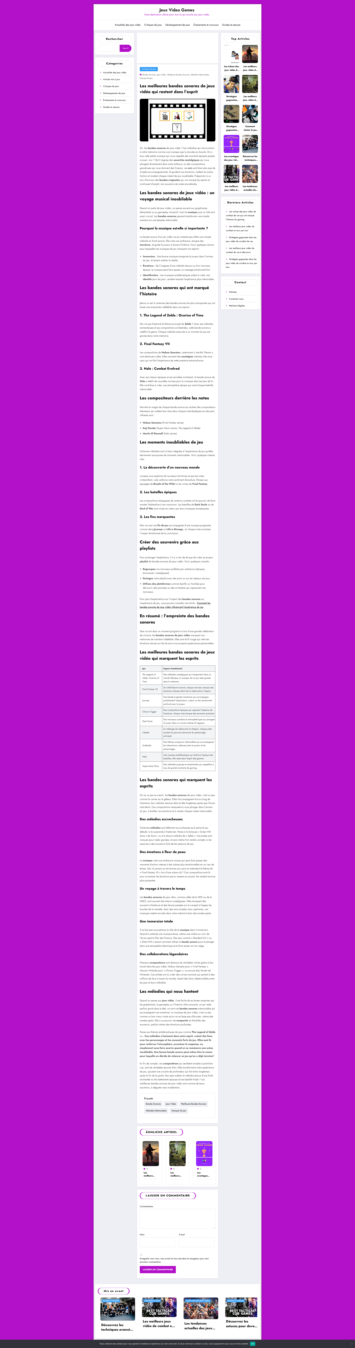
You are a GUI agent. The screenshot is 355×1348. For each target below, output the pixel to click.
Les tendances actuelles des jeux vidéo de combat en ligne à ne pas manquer (250, 188)
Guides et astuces (231, 25)
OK (252, 1344)
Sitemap (233, 291)
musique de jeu (146, 78)
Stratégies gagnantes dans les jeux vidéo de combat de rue (231, 98)
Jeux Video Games (176, 10)
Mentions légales (237, 305)
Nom (142, 1234)
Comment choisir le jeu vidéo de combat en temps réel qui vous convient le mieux (250, 128)
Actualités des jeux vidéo (128, 25)
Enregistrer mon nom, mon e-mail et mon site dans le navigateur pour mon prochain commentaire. (174, 1260)
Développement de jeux (177, 25)
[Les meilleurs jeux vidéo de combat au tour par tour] (151, 1153)
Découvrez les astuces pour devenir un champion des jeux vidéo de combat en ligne (239, 1323)
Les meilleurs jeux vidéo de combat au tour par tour (149, 1174)
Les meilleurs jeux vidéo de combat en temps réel (231, 188)
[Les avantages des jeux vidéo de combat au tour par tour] (204, 1153)
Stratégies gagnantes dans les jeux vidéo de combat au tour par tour (231, 128)
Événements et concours (206, 25)
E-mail (182, 1234)
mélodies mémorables (200, 74)
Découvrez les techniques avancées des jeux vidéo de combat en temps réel (250, 158)
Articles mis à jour (111, 79)
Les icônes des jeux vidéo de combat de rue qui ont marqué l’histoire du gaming (231, 68)
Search (125, 48)
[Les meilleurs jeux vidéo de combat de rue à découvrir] (177, 1153)
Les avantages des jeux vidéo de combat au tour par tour (202, 1174)
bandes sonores (149, 74)
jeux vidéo (161, 74)
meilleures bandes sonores (178, 74)
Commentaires (146, 1206)
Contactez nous (236, 298)
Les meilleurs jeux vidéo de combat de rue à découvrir (175, 1174)
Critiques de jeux (153, 25)
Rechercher (114, 39)
